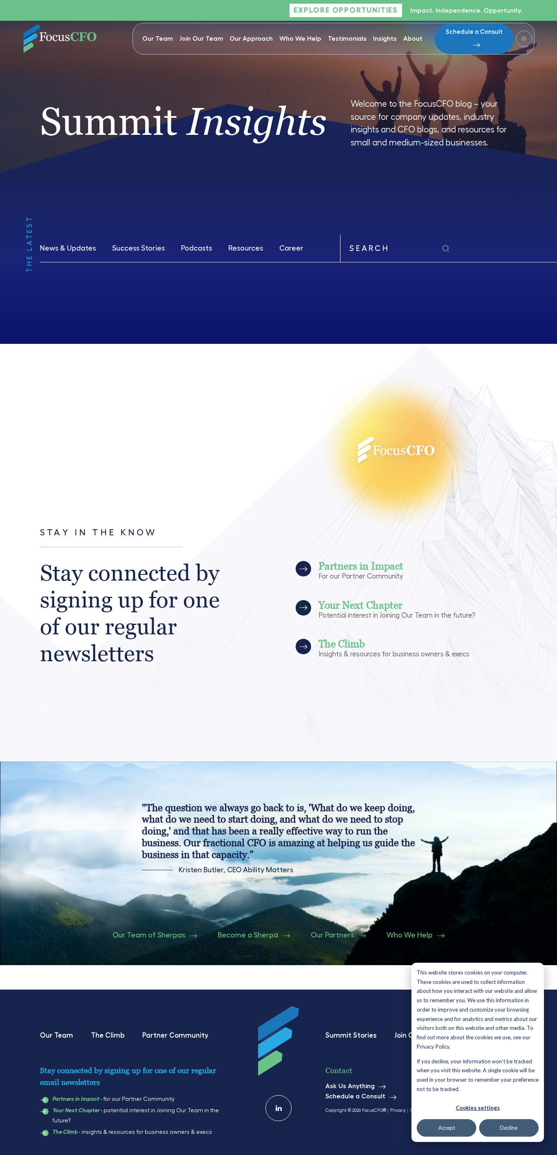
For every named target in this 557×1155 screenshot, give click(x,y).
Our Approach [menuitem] (251, 38)
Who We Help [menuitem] (300, 38)
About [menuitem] (412, 38)
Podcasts (196, 248)
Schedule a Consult (474, 32)
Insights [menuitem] (385, 38)
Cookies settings (478, 1107)
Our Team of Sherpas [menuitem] (149, 935)
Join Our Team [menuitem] (201, 38)
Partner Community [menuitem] (175, 1035)
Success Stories (138, 248)
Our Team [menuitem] (157, 38)
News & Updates (68, 248)
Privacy (398, 1110)
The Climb (64, 1132)
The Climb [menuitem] (107, 1035)
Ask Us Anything (350, 1086)
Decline (508, 1127)
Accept (446, 1127)
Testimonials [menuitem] (347, 38)
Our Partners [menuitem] (332, 935)
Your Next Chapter (75, 1110)
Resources (245, 248)
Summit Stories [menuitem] (350, 1035)
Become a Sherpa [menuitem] (248, 935)
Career (291, 248)
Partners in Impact (75, 1099)
